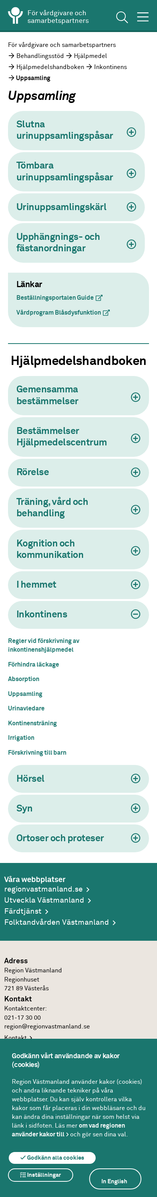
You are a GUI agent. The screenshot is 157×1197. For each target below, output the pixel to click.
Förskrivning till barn (37, 753)
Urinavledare (26, 708)
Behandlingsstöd (40, 56)
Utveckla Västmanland (44, 900)
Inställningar (43, 1175)
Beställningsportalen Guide (62, 298)
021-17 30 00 (22, 1018)
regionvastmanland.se (43, 889)
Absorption (23, 679)
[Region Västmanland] (16, 16)
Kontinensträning (32, 723)
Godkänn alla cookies (55, 1158)
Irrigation (21, 738)
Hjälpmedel (90, 56)
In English (114, 1181)
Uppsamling (25, 694)
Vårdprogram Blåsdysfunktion (66, 313)
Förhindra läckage (33, 665)
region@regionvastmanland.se (47, 1026)
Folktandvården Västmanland (56, 922)
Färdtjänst (23, 911)
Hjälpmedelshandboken (50, 67)
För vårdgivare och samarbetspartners (62, 45)
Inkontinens (110, 67)
